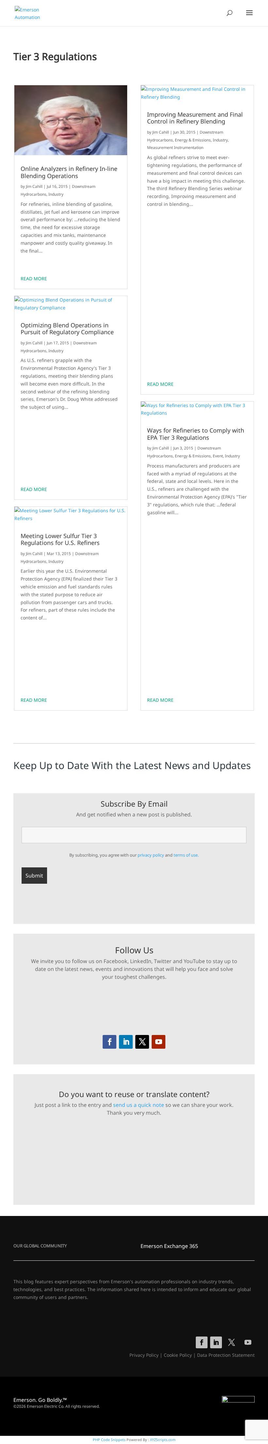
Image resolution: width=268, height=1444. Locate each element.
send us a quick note (138, 1104)
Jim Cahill (34, 186)
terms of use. (186, 855)
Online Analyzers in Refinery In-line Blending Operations (69, 172)
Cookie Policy (178, 1355)
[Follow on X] (142, 1042)
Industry (55, 194)
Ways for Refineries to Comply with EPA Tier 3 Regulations (195, 434)
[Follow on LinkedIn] (126, 1042)
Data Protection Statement (226, 1355)
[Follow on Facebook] (109, 1042)
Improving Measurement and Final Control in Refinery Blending (195, 118)
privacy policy (151, 855)
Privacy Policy (144, 1355)
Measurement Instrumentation (175, 147)
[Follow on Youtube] (158, 1042)
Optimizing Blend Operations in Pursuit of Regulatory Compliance (67, 329)
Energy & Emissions (193, 140)
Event (218, 456)
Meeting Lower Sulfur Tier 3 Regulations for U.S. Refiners (60, 540)
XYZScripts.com (163, 1439)
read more (34, 278)
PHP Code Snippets (109, 1439)
